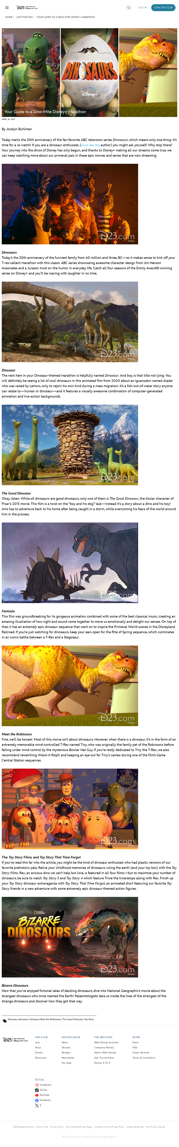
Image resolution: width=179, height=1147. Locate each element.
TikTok (43, 1090)
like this (95, 145)
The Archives (103, 1037)
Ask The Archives (104, 1057)
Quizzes (66, 1047)
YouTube (44, 1095)
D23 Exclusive (71, 1037)
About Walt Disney (105, 1052)
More (136, 1037)
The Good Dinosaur (72, 1019)
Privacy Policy (57, 1126)
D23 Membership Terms (23, 1126)
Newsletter (68, 1057)
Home (8, 17)
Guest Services (141, 1052)
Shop (38, 1047)
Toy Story (89, 1019)
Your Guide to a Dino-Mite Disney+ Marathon (66, 17)
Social (39, 1080)
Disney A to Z (102, 1062)
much (85, 145)
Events (39, 1052)
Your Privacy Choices (155, 1126)
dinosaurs (23, 1019)
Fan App (66, 1062)
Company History (104, 1047)
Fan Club (41, 1037)
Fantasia (34, 1019)
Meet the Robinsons (50, 1019)
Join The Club (163, 7)
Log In (142, 7)
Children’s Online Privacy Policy (109, 1126)
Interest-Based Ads (135, 1126)
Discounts (41, 1057)
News (65, 1042)
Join (37, 1042)
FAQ (135, 1047)
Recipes (66, 1052)
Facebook (45, 1100)
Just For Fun (24, 17)
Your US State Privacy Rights (79, 1126)
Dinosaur (12, 1019)
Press (136, 1042)
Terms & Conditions (144, 1057)
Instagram (45, 1084)
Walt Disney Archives (106, 1042)
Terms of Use (42, 1126)
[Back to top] (172, 1137)
